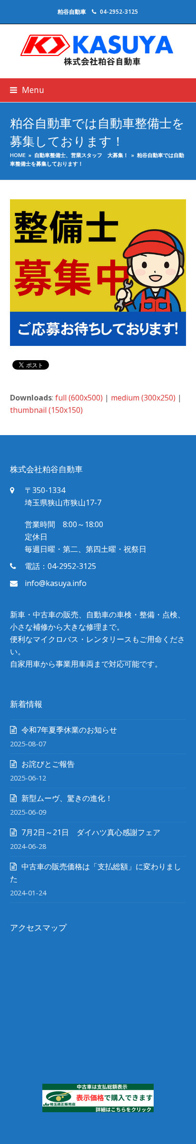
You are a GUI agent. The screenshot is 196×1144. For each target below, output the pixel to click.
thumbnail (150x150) (46, 410)
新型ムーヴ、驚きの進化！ (67, 798)
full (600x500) (79, 397)
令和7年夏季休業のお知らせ (69, 730)
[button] (27, 89)
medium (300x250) (143, 397)
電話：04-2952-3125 (60, 566)
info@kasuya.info (56, 583)
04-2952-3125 (119, 12)
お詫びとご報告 (48, 764)
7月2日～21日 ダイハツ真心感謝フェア (90, 832)
